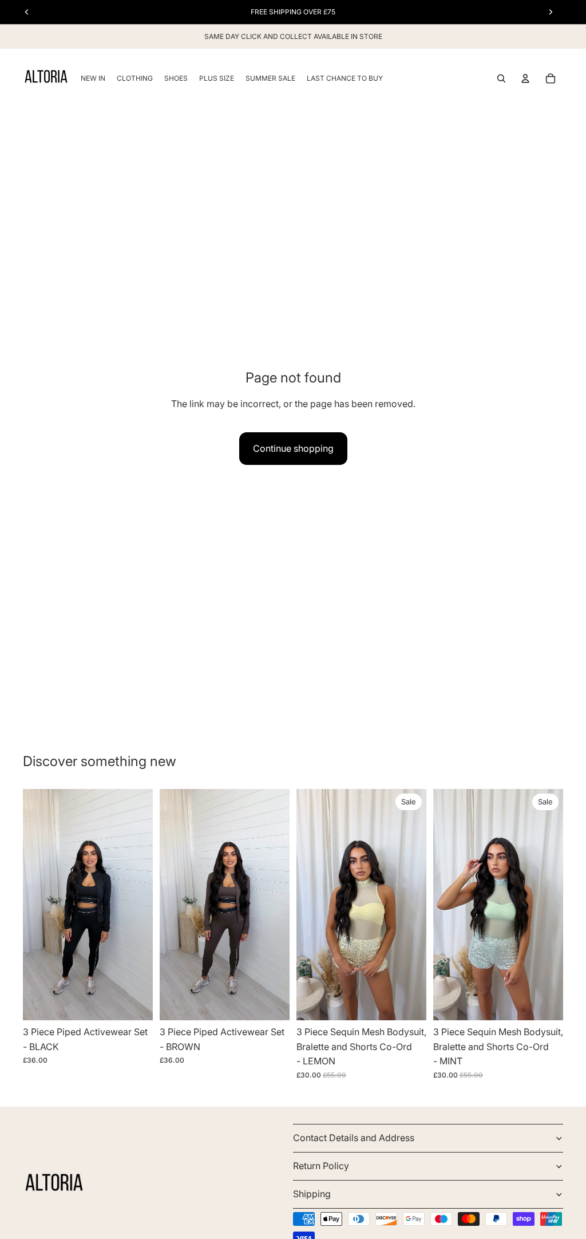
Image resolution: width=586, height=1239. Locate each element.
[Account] (525, 78)
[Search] (501, 78)
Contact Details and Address (353, 1137)
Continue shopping (293, 448)
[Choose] (135, 1002)
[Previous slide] (35, 904)
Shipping (312, 1193)
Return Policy (321, 1165)
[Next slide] (140, 904)
